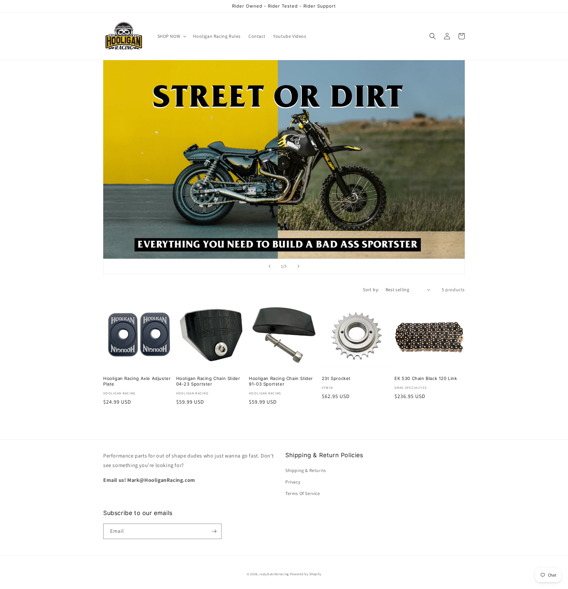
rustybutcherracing (274, 574)
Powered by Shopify (305, 574)
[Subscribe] (214, 531)
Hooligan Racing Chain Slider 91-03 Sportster (281, 381)
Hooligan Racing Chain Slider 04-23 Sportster (208, 381)
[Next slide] (298, 266)
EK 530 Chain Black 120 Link (425, 378)
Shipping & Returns (305, 470)
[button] (171, 36)
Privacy (292, 482)
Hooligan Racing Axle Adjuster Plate (137, 381)
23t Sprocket (336, 378)
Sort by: (371, 290)
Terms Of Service (302, 493)
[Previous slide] (269, 266)
